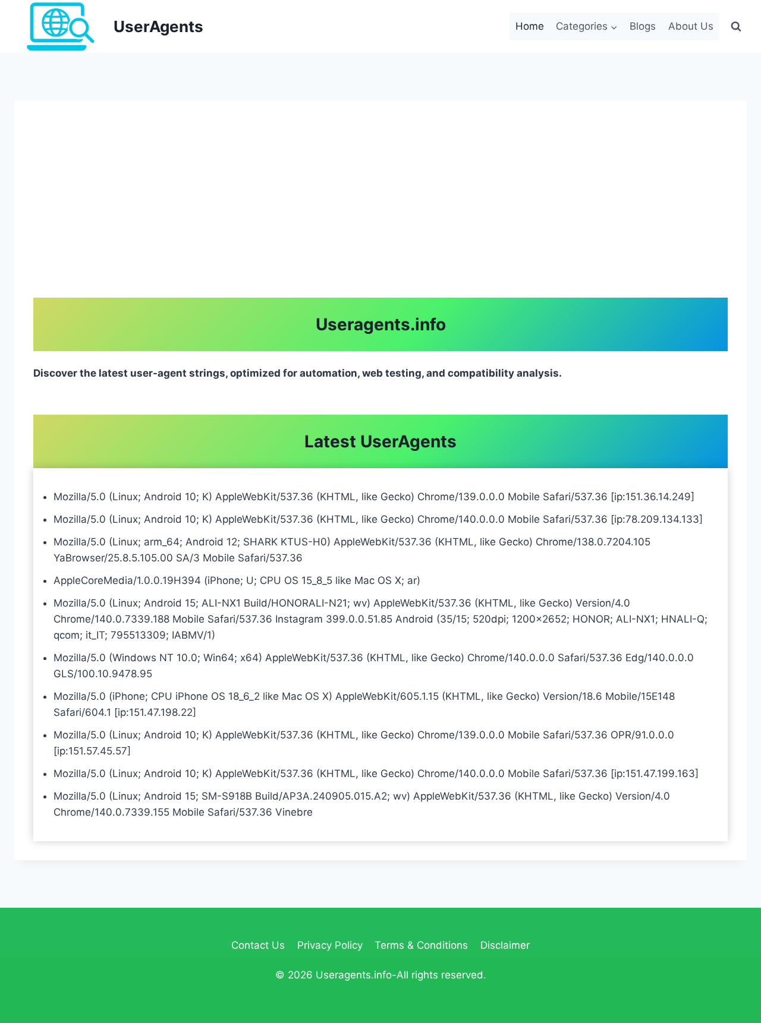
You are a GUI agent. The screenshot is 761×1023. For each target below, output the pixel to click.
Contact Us (258, 945)
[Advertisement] (380, 208)
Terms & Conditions (421, 945)
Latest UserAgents (380, 441)
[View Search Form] (736, 26)
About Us (690, 26)
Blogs (643, 26)
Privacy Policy (330, 945)
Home (529, 26)
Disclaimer (505, 945)
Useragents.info (381, 324)
